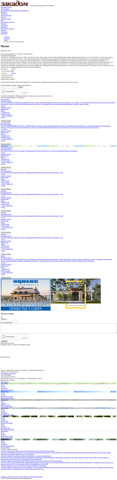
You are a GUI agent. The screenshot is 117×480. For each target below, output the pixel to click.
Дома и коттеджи (6, 15)
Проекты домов (6, 19)
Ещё (2, 20)
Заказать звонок (5, 121)
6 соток (13, 73)
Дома (16, 477)
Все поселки (5, 382)
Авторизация (5, 9)
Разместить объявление (21, 10)
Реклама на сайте (6, 7)
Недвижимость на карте (8, 373)
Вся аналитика (5, 447)
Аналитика (4, 25)
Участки (3, 17)
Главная (6, 37)
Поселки (32, 477)
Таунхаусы (4, 14)
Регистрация (7, 10)
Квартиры (4, 12)
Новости (3, 24)
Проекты (26, 477)
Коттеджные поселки (7, 22)
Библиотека (39, 477)
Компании (4, 27)
